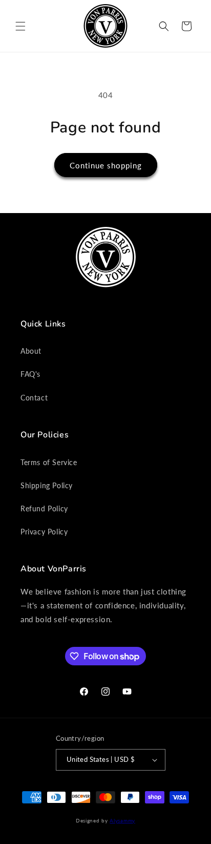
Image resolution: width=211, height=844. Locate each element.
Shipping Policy (46, 485)
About (30, 351)
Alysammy (122, 820)
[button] (20, 26)
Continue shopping (106, 165)
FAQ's (30, 374)
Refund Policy (44, 508)
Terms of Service (48, 462)
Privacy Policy (44, 531)
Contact (34, 397)
